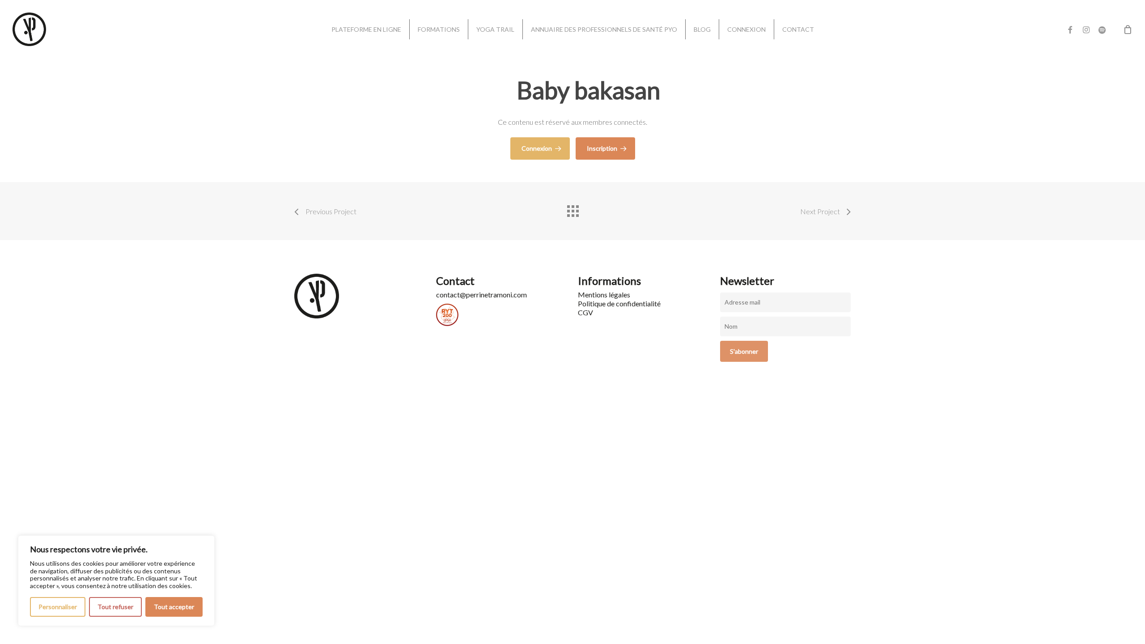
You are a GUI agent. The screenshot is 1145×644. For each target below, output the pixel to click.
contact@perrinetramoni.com (481, 294)
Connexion (537, 148)
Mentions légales (604, 294)
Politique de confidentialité (619, 303)
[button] (1128, 4)
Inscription (602, 148)
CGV (585, 312)
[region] (116, 580)
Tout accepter (174, 606)
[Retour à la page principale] (572, 209)
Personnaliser (57, 606)
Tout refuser (115, 606)
